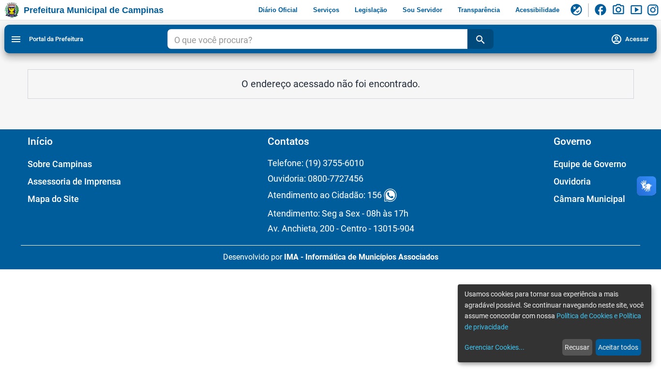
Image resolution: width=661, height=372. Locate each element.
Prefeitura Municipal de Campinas (94, 10)
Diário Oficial (278, 10)
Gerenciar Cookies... (495, 347)
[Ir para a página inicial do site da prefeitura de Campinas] (12, 10)
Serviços (326, 10)
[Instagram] (654, 10)
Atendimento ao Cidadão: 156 (325, 195)
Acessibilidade (537, 10)
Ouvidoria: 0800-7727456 (315, 178)
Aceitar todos (618, 347)
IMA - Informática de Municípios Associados (361, 257)
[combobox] (317, 40)
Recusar (577, 347)
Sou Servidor (422, 10)
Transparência (479, 10)
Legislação (371, 10)
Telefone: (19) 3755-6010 (316, 163)
